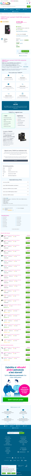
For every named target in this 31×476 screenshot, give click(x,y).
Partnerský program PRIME (23, 442)
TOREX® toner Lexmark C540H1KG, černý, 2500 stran (12, 314)
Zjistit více (15, 160)
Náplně (6, 9)
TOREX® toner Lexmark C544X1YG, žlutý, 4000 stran (11, 339)
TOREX (7, 198)
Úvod (1, 13)
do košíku (27, 237)
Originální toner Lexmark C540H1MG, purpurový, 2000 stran (12, 275)
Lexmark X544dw (19, 223)
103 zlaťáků (15, 315)
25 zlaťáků (16, 325)
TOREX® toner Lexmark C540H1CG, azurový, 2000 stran (12, 324)
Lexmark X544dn (5, 223)
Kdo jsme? (8, 449)
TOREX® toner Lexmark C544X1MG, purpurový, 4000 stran (12, 329)
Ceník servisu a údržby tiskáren (8, 444)
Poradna (23, 444)
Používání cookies (8, 450)
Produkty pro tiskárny (6, 13)
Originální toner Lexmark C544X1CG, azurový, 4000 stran (12, 265)
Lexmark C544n (19, 219)
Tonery (10, 13)
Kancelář (25, 9)
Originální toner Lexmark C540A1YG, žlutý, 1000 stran (11, 294)
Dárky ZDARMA (23, 439)
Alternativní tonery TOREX (23, 440)
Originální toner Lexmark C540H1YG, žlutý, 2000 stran (11, 289)
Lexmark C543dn (19, 217)
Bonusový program (7, 441)
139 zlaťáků (16, 320)
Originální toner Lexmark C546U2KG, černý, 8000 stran (12, 250)
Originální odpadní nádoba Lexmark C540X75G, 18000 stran (12, 304)
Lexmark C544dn (19, 218)
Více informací (10, 471)
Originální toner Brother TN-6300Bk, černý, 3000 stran (12, 352)
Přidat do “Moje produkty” (23, 55)
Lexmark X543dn (5, 222)
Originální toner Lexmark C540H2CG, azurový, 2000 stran (12, 270)
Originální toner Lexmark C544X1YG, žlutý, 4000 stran (11, 299)
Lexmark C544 (4, 218)
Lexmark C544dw (5, 219)
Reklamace (7, 442)
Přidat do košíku (25, 51)
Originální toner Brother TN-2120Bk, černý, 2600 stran (12, 347)
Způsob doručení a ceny (8, 438)
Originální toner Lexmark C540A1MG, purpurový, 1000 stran (12, 280)
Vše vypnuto (13, 473)
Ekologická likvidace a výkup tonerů (23, 441)
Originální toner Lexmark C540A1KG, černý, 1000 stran (11, 240)
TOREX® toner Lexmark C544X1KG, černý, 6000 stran (11, 309)
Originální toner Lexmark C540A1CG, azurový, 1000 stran (12, 260)
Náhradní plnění (8, 443)
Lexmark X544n (5, 225)
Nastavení (9, 473)
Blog (23, 443)
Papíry (13, 9)
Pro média (8, 452)
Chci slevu (22, 433)
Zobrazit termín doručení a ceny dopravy (21, 31)
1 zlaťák (15, 236)
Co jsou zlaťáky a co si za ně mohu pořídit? (22, 35)
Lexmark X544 (18, 222)
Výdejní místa (8, 439)
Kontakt (8, 453)
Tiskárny (19, 9)
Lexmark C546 (4, 221)
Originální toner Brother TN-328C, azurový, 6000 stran (12, 357)
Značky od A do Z (8, 440)
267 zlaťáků (15, 310)
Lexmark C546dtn (19, 221)
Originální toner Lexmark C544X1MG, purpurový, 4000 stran (12, 285)
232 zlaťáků (16, 330)
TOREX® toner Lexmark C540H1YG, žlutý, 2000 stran (11, 334)
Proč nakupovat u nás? (23, 438)
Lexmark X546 (18, 225)
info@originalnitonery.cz (22, 451)
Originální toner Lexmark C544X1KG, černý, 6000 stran (11, 245)
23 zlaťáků (15, 335)
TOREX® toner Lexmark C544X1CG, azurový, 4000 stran (12, 319)
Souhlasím (4, 473)
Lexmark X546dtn (5, 226)
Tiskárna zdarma (16, 11)
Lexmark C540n (5, 217)
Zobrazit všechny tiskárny (15, 229)
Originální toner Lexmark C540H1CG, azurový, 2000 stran (12, 255)
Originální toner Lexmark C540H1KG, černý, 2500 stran (12, 235)
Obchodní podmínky (7, 451)
